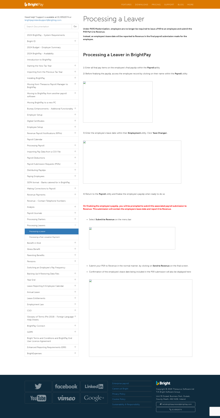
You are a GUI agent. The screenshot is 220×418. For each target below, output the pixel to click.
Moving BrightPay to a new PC (41, 102)
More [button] (190, 4)
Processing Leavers (36, 225)
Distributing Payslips (36, 170)
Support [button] (169, 4)
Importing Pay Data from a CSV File (44, 151)
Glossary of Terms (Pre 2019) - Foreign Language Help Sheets (50, 318)
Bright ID (31, 41)
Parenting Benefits (35, 255)
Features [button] (126, 4)
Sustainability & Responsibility (126, 404)
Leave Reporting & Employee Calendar (45, 286)
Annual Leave (33, 292)
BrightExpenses (34, 353)
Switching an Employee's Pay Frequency (46, 267)
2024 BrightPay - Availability (40, 53)
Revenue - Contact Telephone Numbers (46, 201)
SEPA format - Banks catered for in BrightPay (48, 182)
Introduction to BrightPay (39, 59)
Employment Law (35, 304)
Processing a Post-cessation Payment (44, 237)
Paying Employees (35, 176)
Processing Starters (36, 219)
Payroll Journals (34, 213)
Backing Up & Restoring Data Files (43, 273)
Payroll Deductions (36, 158)
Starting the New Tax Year (39, 66)
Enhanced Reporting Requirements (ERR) (46, 347)
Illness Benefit (33, 249)
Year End (31, 280)
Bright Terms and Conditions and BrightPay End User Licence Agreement (49, 339)
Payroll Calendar (34, 139)
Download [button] (141, 4)
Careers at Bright (120, 388)
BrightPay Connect (36, 326)
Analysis (30, 207)
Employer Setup (34, 115)
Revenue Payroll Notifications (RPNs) (44, 133)
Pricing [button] (156, 4)
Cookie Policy (118, 399)
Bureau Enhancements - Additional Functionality (50, 108)
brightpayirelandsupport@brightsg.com (43, 20)
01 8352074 (176, 410)
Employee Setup (35, 127)
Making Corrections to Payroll (41, 188)
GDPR (30, 332)
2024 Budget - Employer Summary (44, 47)
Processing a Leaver (37, 231)
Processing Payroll (35, 145)
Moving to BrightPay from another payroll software (47, 95)
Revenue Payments (36, 194)
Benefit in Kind (34, 243)
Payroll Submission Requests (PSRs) (43, 164)
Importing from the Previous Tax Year (45, 72)
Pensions (31, 261)
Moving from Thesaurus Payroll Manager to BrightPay (47, 86)
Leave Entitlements (36, 298)
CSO (29, 310)
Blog (181, 4)
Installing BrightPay (36, 78)
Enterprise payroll (120, 383)
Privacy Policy (118, 394)
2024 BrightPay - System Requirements (46, 35)
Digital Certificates (35, 121)
